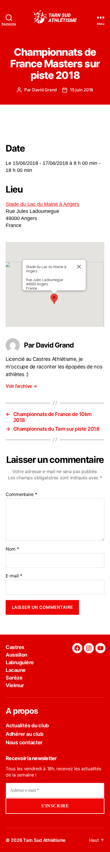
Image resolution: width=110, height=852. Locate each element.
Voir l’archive (21, 386)
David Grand (44, 89)
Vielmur (15, 685)
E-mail (14, 576)
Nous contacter (24, 742)
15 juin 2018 (81, 89)
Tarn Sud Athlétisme (44, 840)
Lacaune (16, 670)
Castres (15, 647)
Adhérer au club (24, 734)
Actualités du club (27, 725)
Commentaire (21, 494)
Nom (12, 549)
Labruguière (20, 662)
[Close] (79, 266)
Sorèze (14, 678)
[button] (54, 299)
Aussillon (16, 655)
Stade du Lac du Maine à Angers (42, 204)
